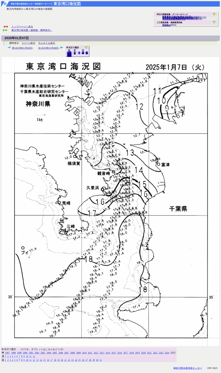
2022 (155, 352)
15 (44, 360)
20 (83, 53)
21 (65, 360)
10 (79, 53)
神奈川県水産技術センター (187, 368)
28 (90, 360)
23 (72, 360)
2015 (113, 352)
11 (30, 356)
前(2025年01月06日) (22, 48)
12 (75, 53)
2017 (125, 352)
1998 (13, 352)
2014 (108, 352)
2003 (42, 352)
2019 (137, 352)
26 (83, 360)
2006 (60, 352)
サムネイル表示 (46, 43)
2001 (31, 352)
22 (69, 360)
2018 (131, 352)
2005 (54, 352)
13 (37, 360)
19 (58, 360)
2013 (102, 352)
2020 (143, 352)
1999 (19, 352)
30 (97, 360)
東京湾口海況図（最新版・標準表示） (31, 30)
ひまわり (166, 25)
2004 (48, 352)
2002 (37, 352)
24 (76, 360)
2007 (66, 352)
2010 (84, 352)
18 (55, 360)
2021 (149, 352)
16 (48, 360)
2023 (161, 352)
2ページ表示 (28, 43)
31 (87, 53)
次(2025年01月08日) (48, 48)
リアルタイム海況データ (174, 19)
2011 (90, 352)
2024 (69, 56)
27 (86, 360)
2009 (78, 352)
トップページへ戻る (22, 26)
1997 (7, 352)
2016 (119, 352)
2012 (96, 352)
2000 (25, 352)
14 (41, 360)
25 (79, 360)
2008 (72, 352)
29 (93, 360)
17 (51, 360)
